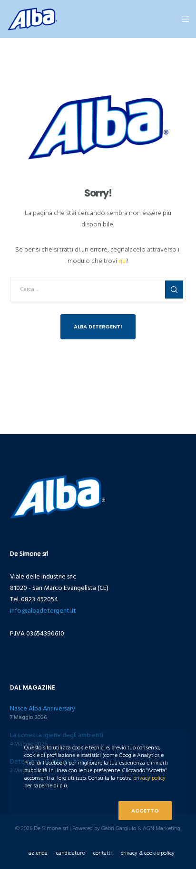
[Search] (174, 289)
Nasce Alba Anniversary (42, 708)
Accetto (145, 810)
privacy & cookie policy (147, 853)
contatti (102, 853)
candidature (70, 853)
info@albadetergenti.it (43, 610)
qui (122, 260)
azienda (38, 853)
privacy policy (149, 778)
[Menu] (182, 19)
